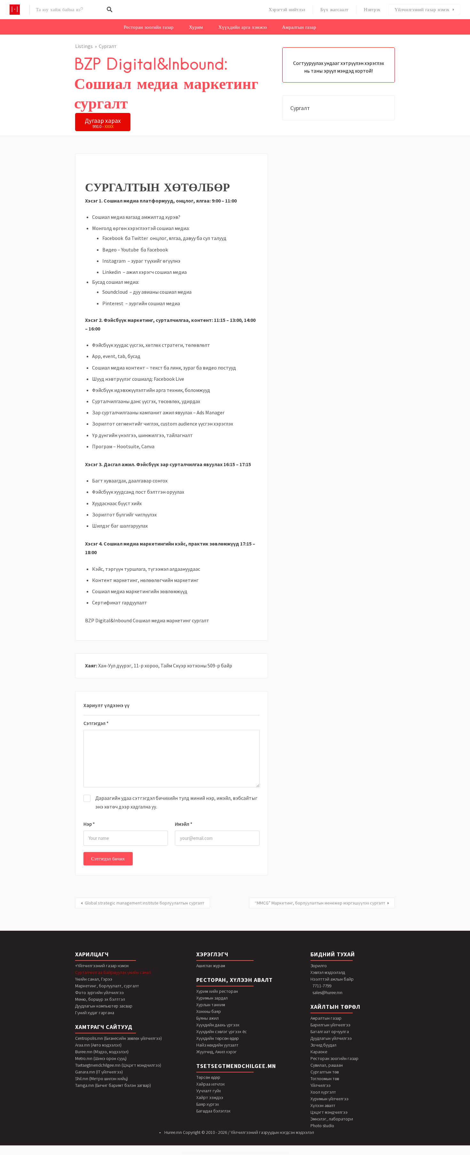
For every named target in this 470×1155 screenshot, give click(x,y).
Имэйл (183, 824)
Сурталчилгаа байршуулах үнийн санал (113, 972)
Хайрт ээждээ (209, 1097)
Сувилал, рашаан (326, 1065)
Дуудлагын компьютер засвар (103, 1006)
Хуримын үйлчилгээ (329, 1099)
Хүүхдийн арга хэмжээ (242, 27)
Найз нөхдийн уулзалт (217, 1045)
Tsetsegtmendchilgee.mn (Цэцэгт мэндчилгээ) (118, 1065)
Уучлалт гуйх (208, 1091)
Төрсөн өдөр (208, 1077)
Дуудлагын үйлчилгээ (331, 1038)
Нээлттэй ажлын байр (332, 979)
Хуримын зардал (212, 998)
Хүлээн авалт (322, 1105)
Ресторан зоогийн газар (149, 27)
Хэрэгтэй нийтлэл (287, 9)
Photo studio (322, 1125)
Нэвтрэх (372, 9)
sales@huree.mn (327, 992)
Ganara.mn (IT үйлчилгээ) (99, 1072)
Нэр (89, 824)
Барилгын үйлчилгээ (330, 1025)
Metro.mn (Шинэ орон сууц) (101, 1058)
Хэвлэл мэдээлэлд (327, 972)
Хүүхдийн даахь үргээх (217, 1025)
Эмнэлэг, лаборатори (331, 1119)
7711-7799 (322, 986)
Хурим (196, 27)
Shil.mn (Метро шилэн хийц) (101, 1078)
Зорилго (318, 965)
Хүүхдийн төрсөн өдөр (217, 1038)
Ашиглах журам (210, 965)
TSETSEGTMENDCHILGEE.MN (236, 1066)
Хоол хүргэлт (323, 1092)
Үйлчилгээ (320, 1085)
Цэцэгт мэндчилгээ (329, 1112)
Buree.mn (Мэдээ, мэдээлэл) (102, 1052)
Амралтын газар (299, 27)
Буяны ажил (207, 1018)
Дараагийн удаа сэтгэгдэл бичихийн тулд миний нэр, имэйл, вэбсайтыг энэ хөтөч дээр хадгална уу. (176, 802)
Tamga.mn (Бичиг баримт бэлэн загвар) (113, 1085)
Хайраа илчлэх (210, 1084)
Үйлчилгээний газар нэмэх (422, 9)
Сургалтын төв (324, 1072)
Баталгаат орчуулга (329, 1031)
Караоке (318, 1052)
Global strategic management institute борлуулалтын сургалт (144, 903)
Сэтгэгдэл (96, 723)
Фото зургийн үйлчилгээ (99, 992)
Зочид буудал (323, 1045)
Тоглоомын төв (324, 1078)
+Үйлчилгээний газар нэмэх (102, 965)
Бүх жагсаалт (334, 9)
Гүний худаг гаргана (94, 1013)
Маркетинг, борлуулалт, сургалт (107, 986)
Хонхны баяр (208, 1011)
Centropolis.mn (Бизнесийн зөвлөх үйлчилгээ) (118, 1038)
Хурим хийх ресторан (217, 991)
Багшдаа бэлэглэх (213, 1111)
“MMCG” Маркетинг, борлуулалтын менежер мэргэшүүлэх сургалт (320, 903)
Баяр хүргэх (207, 1104)
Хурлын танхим (210, 1005)
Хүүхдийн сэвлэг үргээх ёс (221, 1031)
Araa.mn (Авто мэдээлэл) (98, 1045)
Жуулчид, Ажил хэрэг (216, 1052)
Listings (84, 46)
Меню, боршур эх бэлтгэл (100, 999)
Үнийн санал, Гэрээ (93, 979)
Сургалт (108, 46)
